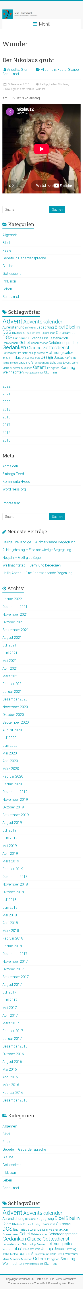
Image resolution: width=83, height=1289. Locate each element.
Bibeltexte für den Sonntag (26, 333)
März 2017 (10, 1023)
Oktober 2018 (13, 892)
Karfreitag (70, 357)
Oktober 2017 (13, 969)
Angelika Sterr (18, 69)
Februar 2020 (12, 776)
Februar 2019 (12, 869)
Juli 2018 (9, 900)
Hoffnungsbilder (60, 352)
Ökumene (50, 372)
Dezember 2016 (14, 1046)
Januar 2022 (12, 599)
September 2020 (15, 722)
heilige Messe (37, 353)
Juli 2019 (9, 830)
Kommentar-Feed (16, 481)
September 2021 (15, 630)
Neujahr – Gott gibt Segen (22, 557)
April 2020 (10, 761)
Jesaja (47, 357)
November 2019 (15, 799)
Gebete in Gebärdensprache (24, 258)
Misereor (15, 368)
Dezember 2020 (14, 699)
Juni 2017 (9, 1000)
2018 (6, 417)
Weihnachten (13, 372)
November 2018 (15, 884)
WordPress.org (14, 489)
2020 (6, 402)
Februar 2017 (12, 1031)
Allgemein (48, 69)
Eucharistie (21, 338)
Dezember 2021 (14, 607)
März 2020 (10, 769)
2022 (6, 386)
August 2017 (12, 985)
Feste (62, 69)
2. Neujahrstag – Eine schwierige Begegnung (36, 550)
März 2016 (10, 1085)
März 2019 (10, 861)
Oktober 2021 (13, 622)
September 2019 (15, 815)
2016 (6, 433)
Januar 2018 (12, 946)
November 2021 (15, 614)
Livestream (70, 362)
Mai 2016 (9, 1069)
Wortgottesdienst (34, 372)
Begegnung (45, 327)
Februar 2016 (12, 1092)
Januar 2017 (12, 1038)
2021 (6, 394)
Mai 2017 (9, 1008)
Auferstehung (13, 327)
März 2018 (10, 931)
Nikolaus (63, 84)
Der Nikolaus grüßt (28, 60)
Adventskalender (42, 321)
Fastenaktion (58, 338)
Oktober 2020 (13, 715)
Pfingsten (53, 368)
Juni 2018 (9, 907)
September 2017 (15, 977)
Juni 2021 (9, 653)
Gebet (24, 342)
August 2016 (12, 1062)
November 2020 (15, 707)
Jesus (59, 357)
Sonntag (67, 367)
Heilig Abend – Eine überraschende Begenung (37, 573)
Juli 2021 (9, 645)
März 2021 (10, 676)
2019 (6, 409)
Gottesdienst (12, 273)
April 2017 (10, 1015)
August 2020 (12, 730)
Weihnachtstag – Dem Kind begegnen (31, 565)
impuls (6, 358)
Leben (7, 289)
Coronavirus (65, 333)
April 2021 (10, 668)
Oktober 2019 (13, 807)
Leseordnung (42, 362)
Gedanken (14, 347)
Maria (5, 368)
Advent (12, 321)
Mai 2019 (9, 846)
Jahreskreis (33, 357)
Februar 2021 (12, 684)
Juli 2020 (9, 738)
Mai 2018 (9, 915)
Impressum (11, 503)
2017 (6, 425)
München (26, 368)
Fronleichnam (10, 343)
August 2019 (12, 823)
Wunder (40, 89)
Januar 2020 (12, 784)
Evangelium (39, 338)
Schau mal (10, 74)
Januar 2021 (12, 691)
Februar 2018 (12, 938)
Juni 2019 (9, 838)
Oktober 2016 (13, 1054)
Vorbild (30, 89)
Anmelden (10, 466)
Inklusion (9, 281)
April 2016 (10, 1077)
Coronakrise (48, 332)
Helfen (53, 84)
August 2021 (12, 637)
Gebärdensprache (63, 342)
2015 (6, 440)
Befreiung (30, 327)
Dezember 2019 (14, 792)
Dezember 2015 (14, 1100)
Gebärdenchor (39, 343)
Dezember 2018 (14, 877)
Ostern (39, 367)
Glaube (73, 69)
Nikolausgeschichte (13, 89)
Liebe (59, 362)
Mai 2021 (9, 661)
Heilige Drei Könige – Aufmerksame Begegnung (38, 542)
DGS (7, 337)
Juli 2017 (9, 992)
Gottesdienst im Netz (15, 353)
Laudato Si (26, 362)
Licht (53, 362)
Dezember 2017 (14, 954)
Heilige (44, 84)
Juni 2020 (9, 745)
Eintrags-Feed (13, 474)
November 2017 (15, 961)
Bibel (6, 243)
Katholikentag (10, 362)
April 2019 (10, 853)
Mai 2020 (9, 753)
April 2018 (10, 923)
